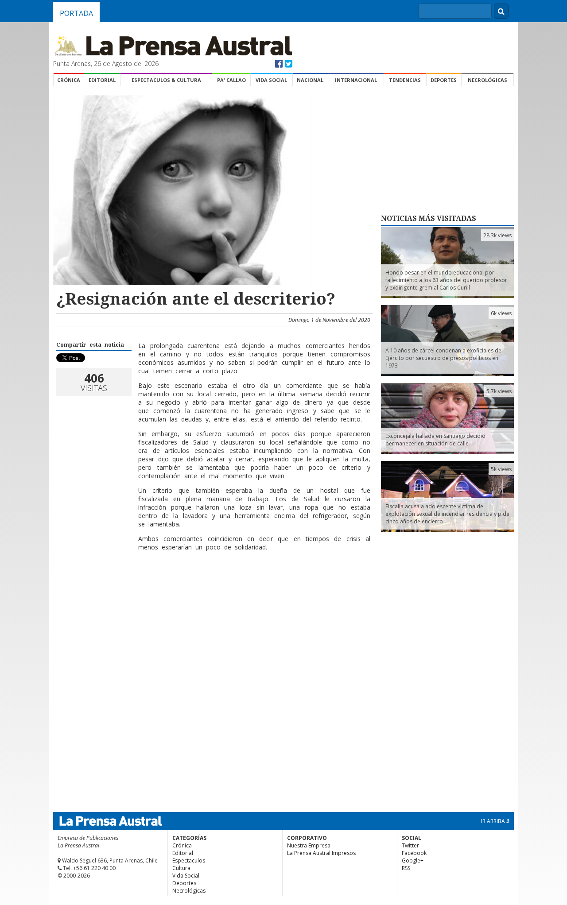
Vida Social (271, 80)
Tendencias (405, 80)
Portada (76, 13)
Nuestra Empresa (308, 845)
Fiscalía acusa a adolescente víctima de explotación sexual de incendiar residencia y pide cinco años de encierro (447, 514)
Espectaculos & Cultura (166, 80)
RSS (406, 868)
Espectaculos (188, 860)
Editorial (102, 80)
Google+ (412, 860)
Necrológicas (487, 80)
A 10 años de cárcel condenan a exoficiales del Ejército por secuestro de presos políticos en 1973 (444, 358)
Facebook (414, 853)
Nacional (310, 80)
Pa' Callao (231, 80)
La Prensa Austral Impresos (321, 853)
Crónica (68, 80)
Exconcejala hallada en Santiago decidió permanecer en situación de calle (435, 439)
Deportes (444, 80)
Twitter (410, 845)
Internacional (356, 80)
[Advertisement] (213, 587)
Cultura (181, 868)
